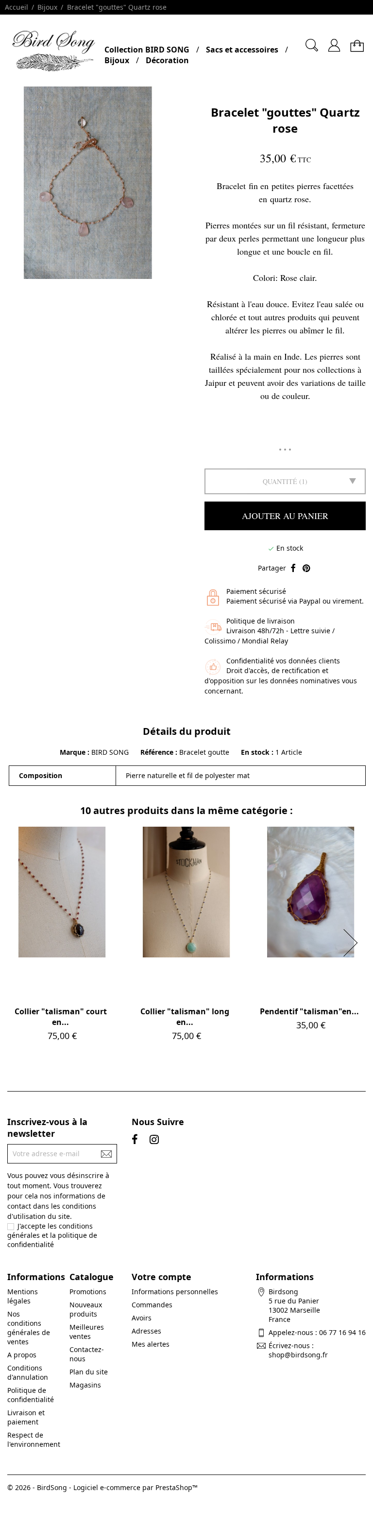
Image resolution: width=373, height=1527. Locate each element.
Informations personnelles (175, 1291)
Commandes (152, 1304)
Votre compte (161, 1277)
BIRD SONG (110, 752)
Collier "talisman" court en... (61, 1016)
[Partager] (293, 568)
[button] (353, 942)
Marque (72, 752)
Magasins (85, 1384)
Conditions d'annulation (27, 1372)
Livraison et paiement (26, 1417)
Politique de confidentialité (30, 1395)
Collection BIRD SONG (146, 49)
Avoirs (142, 1317)
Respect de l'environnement (33, 1439)
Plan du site (88, 1371)
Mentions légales (22, 1296)
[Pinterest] (306, 568)
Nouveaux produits (85, 1309)
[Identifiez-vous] (334, 41)
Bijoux (116, 60)
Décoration (167, 60)
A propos (21, 1354)
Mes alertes (151, 1344)
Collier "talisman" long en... (184, 1016)
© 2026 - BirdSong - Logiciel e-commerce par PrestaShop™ (102, 1487)
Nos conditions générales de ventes (28, 1327)
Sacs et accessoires (242, 49)
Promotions (87, 1291)
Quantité (280, 481)
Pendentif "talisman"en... (309, 1011)
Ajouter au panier (285, 515)
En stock (255, 752)
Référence (157, 752)
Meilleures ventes (86, 1331)
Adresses (146, 1331)
